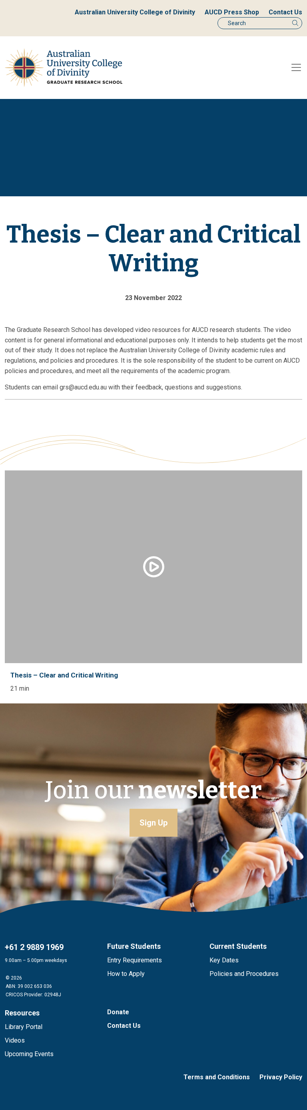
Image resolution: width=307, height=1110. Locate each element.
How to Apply (126, 974)
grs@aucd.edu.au (84, 387)
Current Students (238, 946)
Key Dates (224, 960)
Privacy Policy (280, 1077)
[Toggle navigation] (296, 67)
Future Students (134, 946)
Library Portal (23, 1027)
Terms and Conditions (216, 1077)
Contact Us (285, 12)
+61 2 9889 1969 (34, 947)
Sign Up (153, 823)
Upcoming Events (29, 1054)
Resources (22, 1013)
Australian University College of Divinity (135, 12)
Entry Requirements (134, 960)
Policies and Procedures (244, 974)
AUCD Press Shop (232, 12)
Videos (15, 1040)
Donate (118, 1012)
